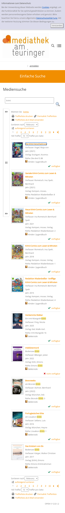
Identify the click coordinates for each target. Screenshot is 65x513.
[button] (57, 104)
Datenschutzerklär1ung (46, 18)
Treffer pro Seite (36, 135)
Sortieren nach (17, 124)
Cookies (45, 7)
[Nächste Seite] (53, 132)
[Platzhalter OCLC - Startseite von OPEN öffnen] (25, 45)
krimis (26, 111)
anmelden (34, 65)
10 (50, 132)
